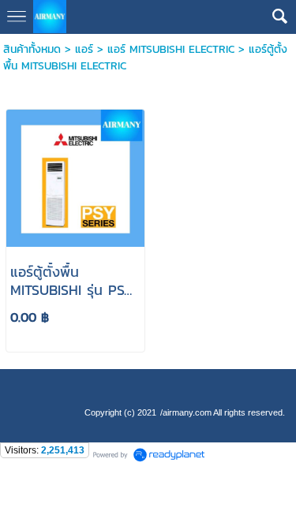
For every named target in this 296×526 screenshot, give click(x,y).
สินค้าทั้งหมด (32, 49)
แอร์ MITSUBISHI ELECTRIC (170, 49)
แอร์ (84, 49)
